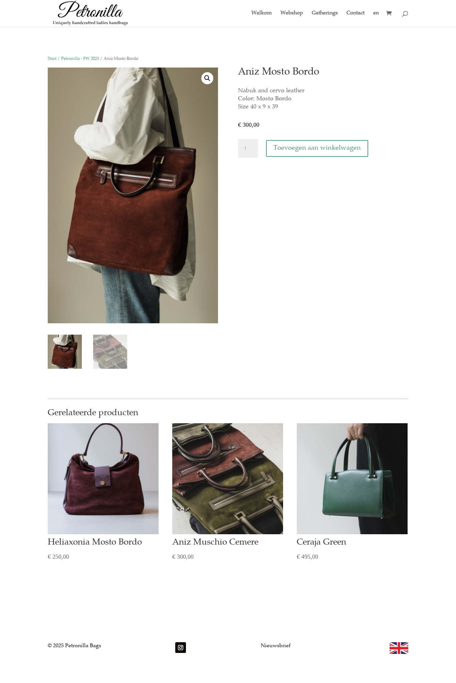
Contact (356, 13)
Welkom (261, 13)
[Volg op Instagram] (180, 647)
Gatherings (325, 13)
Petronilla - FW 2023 (80, 59)
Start (52, 59)
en (376, 13)
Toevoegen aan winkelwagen (317, 148)
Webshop (291, 13)
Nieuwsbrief (275, 646)
